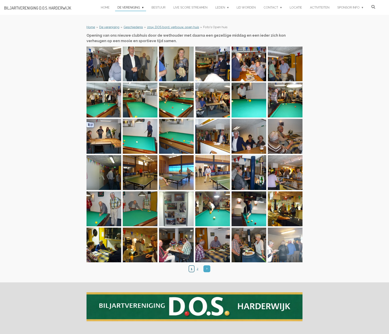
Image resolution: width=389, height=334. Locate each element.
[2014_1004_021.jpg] (176, 172)
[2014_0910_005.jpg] (176, 245)
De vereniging (109, 27)
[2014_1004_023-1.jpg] (249, 172)
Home (91, 27)
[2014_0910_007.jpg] (249, 245)
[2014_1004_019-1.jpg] (104, 172)
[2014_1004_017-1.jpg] (249, 136)
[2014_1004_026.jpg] (140, 209)
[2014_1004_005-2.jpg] (249, 64)
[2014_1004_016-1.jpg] (212, 136)
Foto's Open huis (215, 27)
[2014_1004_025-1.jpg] (104, 209)
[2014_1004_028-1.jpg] (212, 209)
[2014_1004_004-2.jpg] (212, 64)
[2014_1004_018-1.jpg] (285, 136)
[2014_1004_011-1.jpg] (249, 100)
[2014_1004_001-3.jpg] (104, 64)
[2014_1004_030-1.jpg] (285, 209)
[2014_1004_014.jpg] (140, 136)
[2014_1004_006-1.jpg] (285, 64)
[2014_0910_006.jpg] (212, 245)
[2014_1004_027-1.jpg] (176, 209)
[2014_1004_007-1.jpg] (104, 100)
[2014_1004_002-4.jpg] (140, 64)
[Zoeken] (373, 7)
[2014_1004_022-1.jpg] (212, 172)
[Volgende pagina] (206, 268)
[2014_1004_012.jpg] (285, 100)
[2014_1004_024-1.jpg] (285, 172)
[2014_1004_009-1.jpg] (176, 100)
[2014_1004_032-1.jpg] (140, 245)
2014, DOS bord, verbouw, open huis (173, 27)
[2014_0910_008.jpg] (285, 245)
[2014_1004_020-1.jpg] (140, 172)
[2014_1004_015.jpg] (176, 136)
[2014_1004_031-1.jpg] (104, 245)
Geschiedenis (133, 27)
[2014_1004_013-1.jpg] (104, 136)
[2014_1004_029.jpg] (249, 209)
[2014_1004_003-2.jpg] (176, 64)
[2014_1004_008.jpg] (140, 100)
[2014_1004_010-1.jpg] (212, 100)
